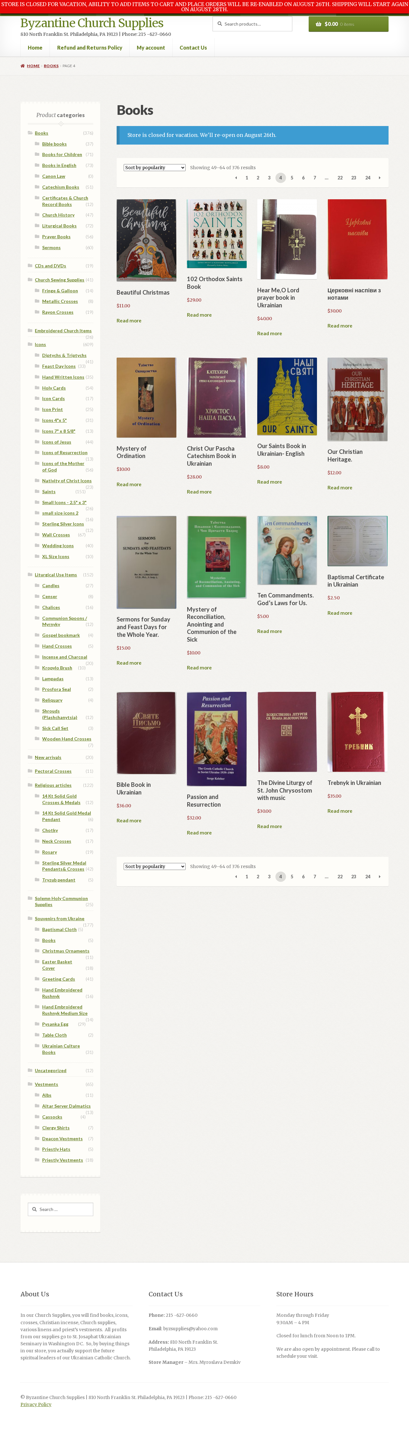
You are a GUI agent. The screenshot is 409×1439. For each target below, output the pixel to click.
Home (35, 47)
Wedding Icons (58, 545)
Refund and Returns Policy (89, 47)
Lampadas (53, 678)
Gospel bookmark (61, 635)
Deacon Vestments (62, 1138)
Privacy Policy (35, 1404)
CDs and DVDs (50, 265)
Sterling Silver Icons (63, 523)
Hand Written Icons (63, 377)
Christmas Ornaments (65, 950)
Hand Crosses (57, 646)
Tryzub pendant (58, 879)
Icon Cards (53, 398)
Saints (49, 491)
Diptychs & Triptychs (64, 355)
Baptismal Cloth (59, 929)
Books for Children (62, 154)
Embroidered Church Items (63, 330)
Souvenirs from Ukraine (59, 918)
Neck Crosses (56, 841)
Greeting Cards (58, 979)
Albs (46, 1095)
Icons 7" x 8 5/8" (58, 431)
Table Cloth (54, 1035)
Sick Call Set (55, 728)
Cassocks (52, 1116)
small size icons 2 (60, 513)
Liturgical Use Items (56, 574)
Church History (58, 214)
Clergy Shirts (56, 1127)
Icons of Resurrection (65, 452)
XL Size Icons (55, 556)
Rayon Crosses (57, 312)
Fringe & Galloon (60, 290)
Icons (40, 344)
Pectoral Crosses (53, 771)
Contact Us (193, 47)
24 (367, 177)
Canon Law (53, 176)
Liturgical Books (59, 225)
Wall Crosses (56, 534)
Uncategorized (50, 1070)
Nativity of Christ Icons (67, 480)
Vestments (46, 1084)
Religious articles (53, 785)
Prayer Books (56, 236)
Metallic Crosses (60, 301)
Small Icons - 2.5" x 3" (64, 502)
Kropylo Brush (57, 667)
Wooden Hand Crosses (66, 738)
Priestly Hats (56, 1149)
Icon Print (52, 409)
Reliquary (52, 700)
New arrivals (48, 757)
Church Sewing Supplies (59, 279)
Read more (129, 320)
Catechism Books (60, 187)
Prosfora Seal (56, 689)
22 (340, 177)
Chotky (50, 830)
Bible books (54, 143)
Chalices (51, 607)
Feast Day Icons (59, 366)
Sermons (51, 247)
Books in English (59, 165)
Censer (49, 596)
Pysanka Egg (55, 1024)
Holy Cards (54, 388)
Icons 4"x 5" (54, 420)
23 (353, 177)
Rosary (49, 852)
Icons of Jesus (56, 442)
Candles (50, 585)
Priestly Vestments (62, 1160)
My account (151, 47)
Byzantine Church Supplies (91, 23)
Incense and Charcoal (64, 657)
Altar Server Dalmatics (66, 1106)
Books (51, 65)
